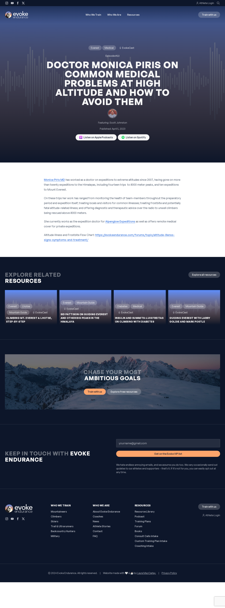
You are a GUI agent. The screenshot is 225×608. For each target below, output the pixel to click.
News (96, 521)
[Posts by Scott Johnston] (112, 113)
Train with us (209, 14)
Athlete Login (206, 3)
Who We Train (93, 14)
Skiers (54, 521)
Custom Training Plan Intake (151, 541)
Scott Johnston (118, 122)
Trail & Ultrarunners (62, 526)
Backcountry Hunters (63, 531)
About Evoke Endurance (106, 511)
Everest (95, 47)
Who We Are (114, 14)
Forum (138, 526)
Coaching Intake (144, 545)
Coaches (98, 516)
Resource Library (144, 511)
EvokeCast (128, 47)
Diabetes (122, 306)
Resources (133, 14)
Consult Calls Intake (146, 536)
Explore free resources (124, 391)
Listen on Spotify (136, 137)
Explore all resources (204, 274)
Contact (98, 531)
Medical (109, 47)
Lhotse (26, 306)
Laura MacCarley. (146, 573)
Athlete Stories (102, 526)
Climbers (56, 516)
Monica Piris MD (54, 179)
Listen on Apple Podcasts (98, 137)
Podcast (139, 516)
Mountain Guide (18, 312)
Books (138, 531)
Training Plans (143, 521)
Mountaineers (59, 511)
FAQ (95, 536)
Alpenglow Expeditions (120, 221)
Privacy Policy (169, 573)
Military (55, 536)
